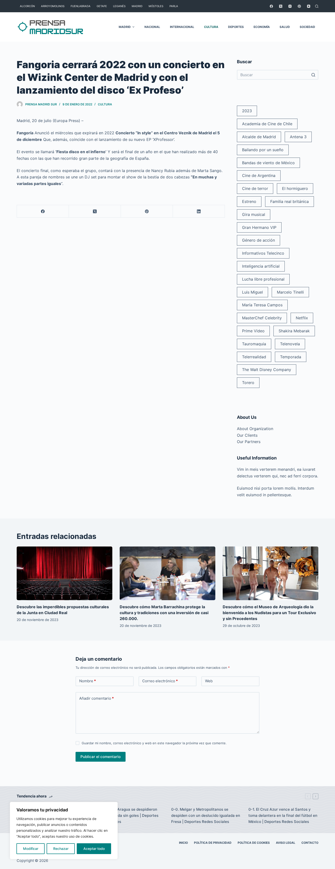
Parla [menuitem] (173, 6)
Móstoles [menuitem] (156, 6)
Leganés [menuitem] (119, 6)
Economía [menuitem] (262, 27)
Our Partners (248, 441)
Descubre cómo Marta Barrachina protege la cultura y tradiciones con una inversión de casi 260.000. (164, 612)
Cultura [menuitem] (211, 27)
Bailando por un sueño (262, 149)
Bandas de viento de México (268, 162)
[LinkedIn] (199, 211)
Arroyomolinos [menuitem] (52, 6)
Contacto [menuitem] (309, 842)
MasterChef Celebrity (262, 317)
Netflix (302, 317)
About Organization (255, 428)
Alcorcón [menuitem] (27, 6)
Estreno (249, 201)
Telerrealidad (254, 356)
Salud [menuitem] (285, 27)
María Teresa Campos (262, 304)
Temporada (290, 356)
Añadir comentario (96, 698)
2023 (247, 110)
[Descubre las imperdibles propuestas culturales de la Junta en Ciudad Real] (64, 573)
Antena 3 (298, 136)
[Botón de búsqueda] (313, 75)
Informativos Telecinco (263, 253)
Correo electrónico (160, 681)
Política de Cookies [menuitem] (254, 842)
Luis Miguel (252, 292)
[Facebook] (271, 6)
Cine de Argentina (258, 175)
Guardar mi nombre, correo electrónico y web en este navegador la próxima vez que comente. (154, 743)
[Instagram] (290, 6)
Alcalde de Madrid (259, 136)
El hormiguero (295, 188)
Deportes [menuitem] (236, 27)
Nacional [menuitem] (152, 27)
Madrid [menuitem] (137, 6)
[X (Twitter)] (280, 6)
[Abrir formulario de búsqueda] (316, 6)
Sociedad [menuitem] (307, 27)
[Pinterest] (299, 6)
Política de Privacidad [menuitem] (213, 842)
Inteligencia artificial (261, 266)
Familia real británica (289, 201)
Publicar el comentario (100, 756)
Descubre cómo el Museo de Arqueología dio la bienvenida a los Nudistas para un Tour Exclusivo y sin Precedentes (269, 612)
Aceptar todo (94, 848)
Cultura (105, 104)
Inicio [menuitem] (183, 842)
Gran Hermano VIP (259, 227)
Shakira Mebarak (294, 330)
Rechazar (60, 848)
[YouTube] (308, 6)
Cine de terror (255, 188)
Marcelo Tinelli (290, 292)
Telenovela (290, 343)
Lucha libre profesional (263, 279)
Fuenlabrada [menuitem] (80, 6)
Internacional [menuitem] (182, 27)
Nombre (87, 681)
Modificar (30, 848)
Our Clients (247, 435)
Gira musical (253, 214)
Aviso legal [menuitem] (285, 842)
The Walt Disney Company (266, 369)
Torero (248, 382)
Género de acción (258, 240)
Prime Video (253, 330)
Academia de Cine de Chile (267, 123)
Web (209, 681)
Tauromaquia (254, 343)
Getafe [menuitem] (102, 6)
